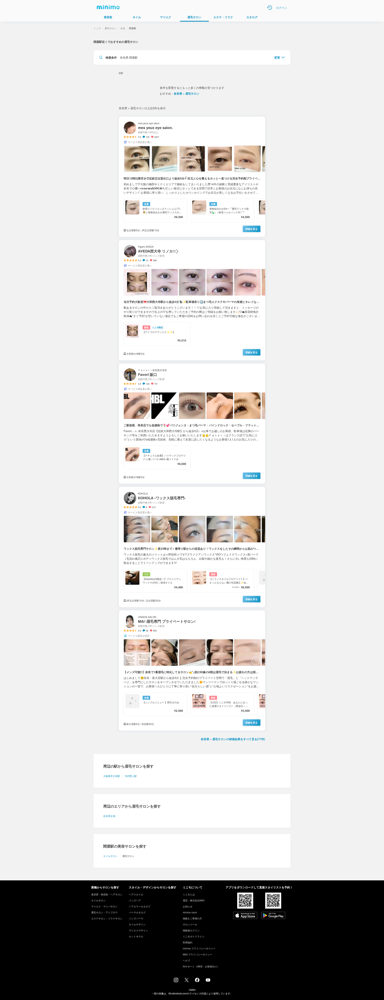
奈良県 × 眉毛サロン (186, 93)
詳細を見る (252, 229)
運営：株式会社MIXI (193, 900)
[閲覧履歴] (269, 7)
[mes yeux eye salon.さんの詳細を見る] (192, 177)
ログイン (281, 8)
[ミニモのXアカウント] (187, 981)
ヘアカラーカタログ (139, 906)
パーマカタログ (137, 912)
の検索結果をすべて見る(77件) (233, 739)
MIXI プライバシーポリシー (197, 954)
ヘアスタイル (136, 894)
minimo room (190, 912)
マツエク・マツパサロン (104, 906)
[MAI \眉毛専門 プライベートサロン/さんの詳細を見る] (192, 670)
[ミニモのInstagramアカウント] (176, 981)
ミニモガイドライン (193, 936)
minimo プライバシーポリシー (199, 948)
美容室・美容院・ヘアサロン (106, 894)
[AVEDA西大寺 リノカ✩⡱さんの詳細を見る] (192, 300)
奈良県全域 (109, 816)
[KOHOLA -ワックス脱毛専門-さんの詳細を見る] (192, 547)
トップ (97, 28)
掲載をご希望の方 (192, 918)
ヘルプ (186, 960)
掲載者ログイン (191, 930)
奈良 (122, 28)
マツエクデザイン (138, 930)
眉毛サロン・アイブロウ (104, 912)
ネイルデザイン (137, 924)
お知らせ (187, 906)
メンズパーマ (136, 918)
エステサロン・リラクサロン (106, 918)
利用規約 (187, 942)
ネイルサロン (110, 856)
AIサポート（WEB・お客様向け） (201, 966)
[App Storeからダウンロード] (245, 916)
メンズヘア (135, 900)
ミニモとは (189, 894)
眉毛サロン (111, 28)
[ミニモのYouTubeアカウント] (208, 980)
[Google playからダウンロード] (273, 916)
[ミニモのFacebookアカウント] (197, 981)
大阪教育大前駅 (111, 776)
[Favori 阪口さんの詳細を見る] (192, 423)
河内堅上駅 (131, 776)
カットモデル (136, 936)
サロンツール (190, 924)
